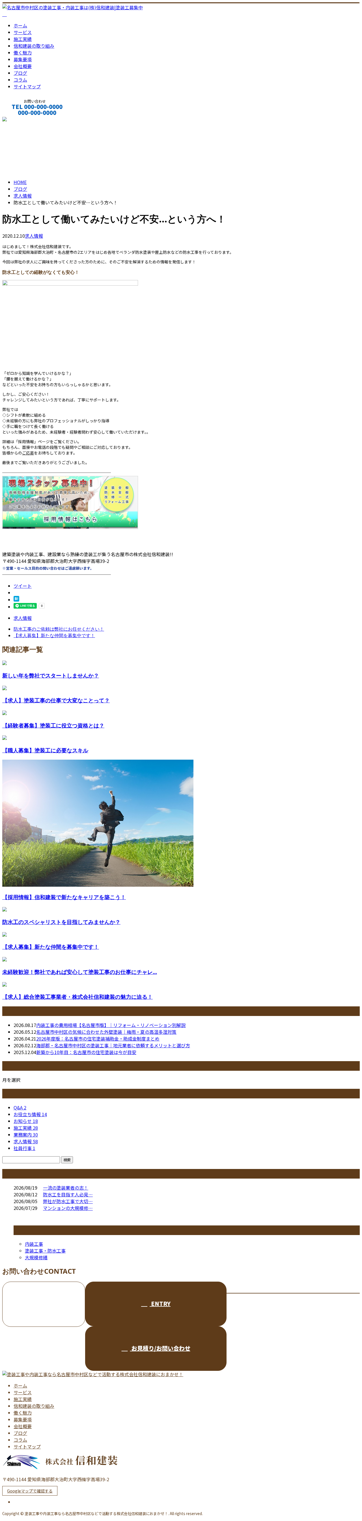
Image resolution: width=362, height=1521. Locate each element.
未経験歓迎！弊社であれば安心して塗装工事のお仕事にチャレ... (79, 971)
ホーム (20, 25)
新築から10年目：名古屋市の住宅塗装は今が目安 (86, 1052)
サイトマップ (27, 86)
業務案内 (26, 1134)
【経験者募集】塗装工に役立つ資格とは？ (53, 725)
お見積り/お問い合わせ (160, 1348)
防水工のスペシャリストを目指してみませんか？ (61, 921)
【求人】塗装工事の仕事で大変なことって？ (56, 700)
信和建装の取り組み (34, 45)
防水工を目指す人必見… (68, 1194)
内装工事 (34, 1243)
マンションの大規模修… (68, 1208)
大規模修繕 (36, 1257)
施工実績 (23, 39)
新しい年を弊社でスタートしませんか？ (50, 675)
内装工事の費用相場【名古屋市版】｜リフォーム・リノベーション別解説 (111, 1025)
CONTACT (22, 120)
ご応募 (28, 453)
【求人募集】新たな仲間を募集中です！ (50, 946)
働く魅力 (23, 52)
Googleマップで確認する (30, 1491)
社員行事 (24, 1148)
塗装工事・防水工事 (45, 1250)
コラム (20, 79)
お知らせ (26, 1121)
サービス (23, 32)
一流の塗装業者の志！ (65, 1187)
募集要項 (23, 59)
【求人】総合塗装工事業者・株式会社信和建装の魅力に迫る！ (77, 996)
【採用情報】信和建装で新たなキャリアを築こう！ (64, 897)
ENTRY (160, 1303)
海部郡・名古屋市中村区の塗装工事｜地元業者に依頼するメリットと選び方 (113, 1045)
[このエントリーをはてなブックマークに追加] (16, 599)
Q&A (20, 1107)
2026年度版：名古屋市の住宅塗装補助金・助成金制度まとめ (98, 1038)
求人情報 (34, 235)
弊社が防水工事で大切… (68, 1201)
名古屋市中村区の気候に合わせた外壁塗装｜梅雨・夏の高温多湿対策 (106, 1031)
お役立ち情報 (30, 1114)
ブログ (20, 72)
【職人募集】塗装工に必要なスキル (45, 750)
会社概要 (23, 66)
